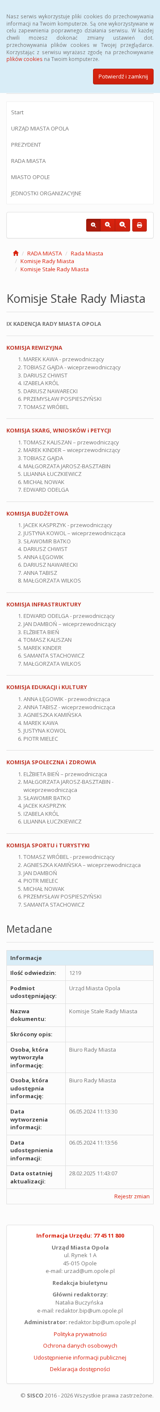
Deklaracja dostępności (80, 1369)
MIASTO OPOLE (30, 177)
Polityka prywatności (80, 1334)
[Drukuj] (139, 225)
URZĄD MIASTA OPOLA (40, 128)
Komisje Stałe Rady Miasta (54, 269)
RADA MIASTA (28, 161)
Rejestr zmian (132, 1196)
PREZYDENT (26, 144)
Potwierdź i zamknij (123, 76)
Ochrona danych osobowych (80, 1345)
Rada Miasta (87, 253)
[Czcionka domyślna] (93, 225)
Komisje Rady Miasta (47, 261)
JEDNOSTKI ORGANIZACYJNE (46, 193)
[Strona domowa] (15, 253)
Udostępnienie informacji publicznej (80, 1357)
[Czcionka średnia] (107, 225)
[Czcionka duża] (122, 225)
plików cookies (24, 58)
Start (17, 112)
